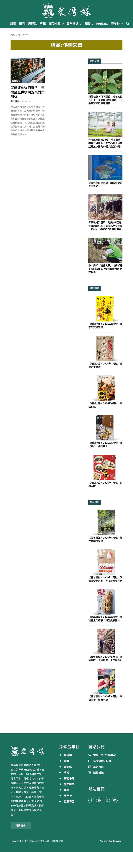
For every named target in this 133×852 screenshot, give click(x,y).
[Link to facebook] (91, 800)
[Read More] (28, 71)
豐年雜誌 (15, 101)
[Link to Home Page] (66, 9)
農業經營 (16, 81)
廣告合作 (98, 767)
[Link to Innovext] (117, 841)
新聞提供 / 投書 (102, 761)
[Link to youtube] (99, 800)
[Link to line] (115, 800)
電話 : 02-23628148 (104, 755)
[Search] (127, 23)
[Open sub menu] (63, 23)
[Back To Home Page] (28, 750)
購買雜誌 (98, 773)
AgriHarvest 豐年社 (39, 841)
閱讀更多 (20, 825)
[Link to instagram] (107, 800)
